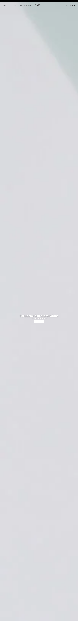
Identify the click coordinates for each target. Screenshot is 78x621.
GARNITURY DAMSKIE (27, 5)
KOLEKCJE (21, 5)
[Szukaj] (66, 5)
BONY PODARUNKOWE (14, 5)
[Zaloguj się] (64, 5)
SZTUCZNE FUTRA (6, 5)
